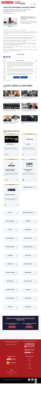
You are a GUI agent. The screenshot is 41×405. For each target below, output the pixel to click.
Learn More (29, 326)
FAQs (29, 362)
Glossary (29, 364)
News (8, 337)
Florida (4, 40)
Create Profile (12, 326)
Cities (29, 366)
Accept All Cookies (24, 77)
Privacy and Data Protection (11, 371)
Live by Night (15, 46)
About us (29, 360)
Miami (25, 18)
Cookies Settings (16, 77)
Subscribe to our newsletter (11, 344)
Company (29, 368)
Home (5, 337)
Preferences (11, 373)
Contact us (30, 358)
